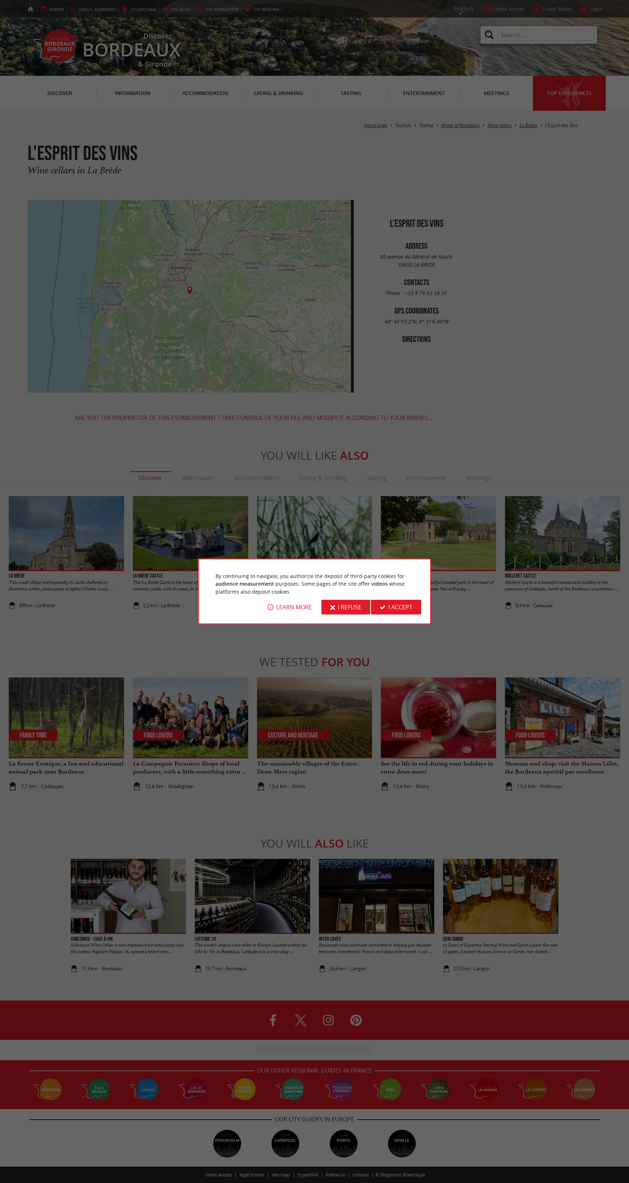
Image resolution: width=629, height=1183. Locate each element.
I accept (400, 607)
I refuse (349, 607)
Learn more (294, 607)
